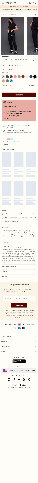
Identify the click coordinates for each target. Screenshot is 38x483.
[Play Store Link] (19, 361)
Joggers (4, 14)
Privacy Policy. (19, 317)
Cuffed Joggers (12, 14)
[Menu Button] (3, 3)
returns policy (27, 132)
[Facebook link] (14, 379)
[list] (19, 7)
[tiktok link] (24, 379)
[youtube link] (19, 379)
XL (22, 89)
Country (19, 366)
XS (3, 89)
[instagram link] (9, 379)
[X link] (29, 379)
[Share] (35, 15)
